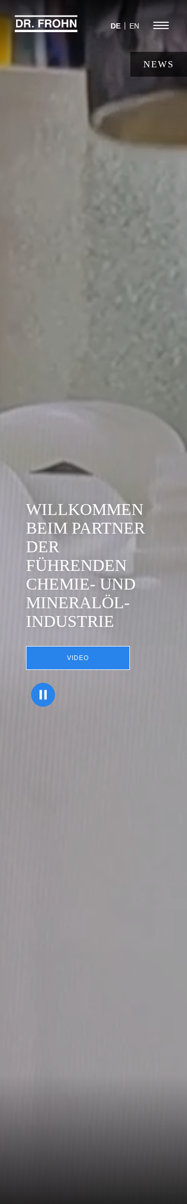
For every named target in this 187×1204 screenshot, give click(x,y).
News (158, 64)
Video (78, 658)
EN (134, 26)
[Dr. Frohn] (46, 28)
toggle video (43, 695)
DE (116, 26)
